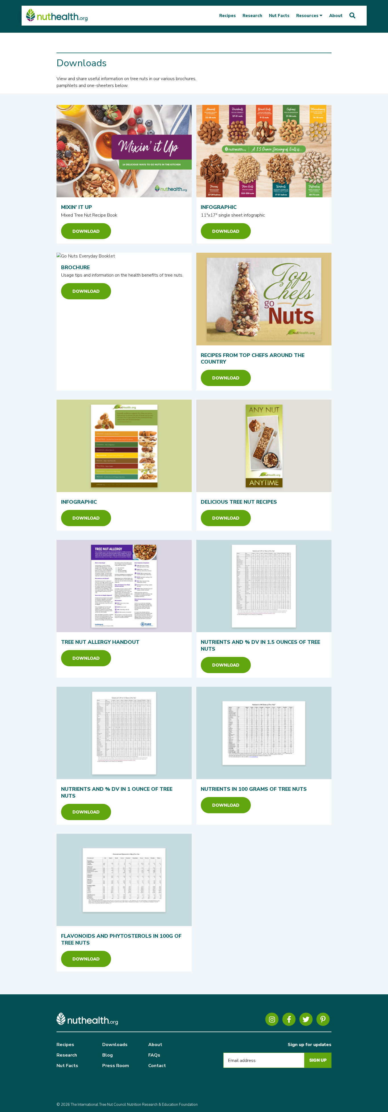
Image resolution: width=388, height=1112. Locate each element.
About (336, 15)
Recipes (227, 15)
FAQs (154, 1055)
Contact (157, 1066)
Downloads (115, 1045)
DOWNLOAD (86, 231)
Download (86, 518)
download (225, 231)
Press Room (115, 1066)
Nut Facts (279, 15)
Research (252, 15)
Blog (107, 1055)
